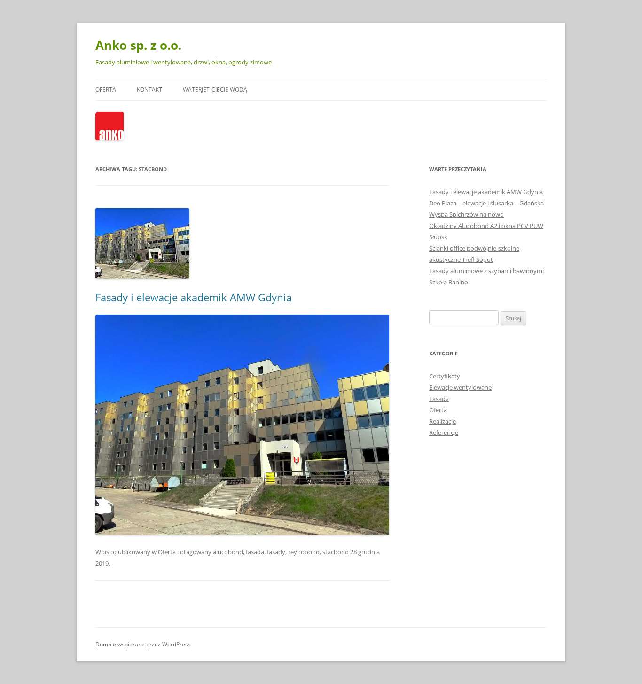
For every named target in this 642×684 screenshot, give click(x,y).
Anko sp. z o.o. (138, 45)
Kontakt (149, 90)
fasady (276, 552)
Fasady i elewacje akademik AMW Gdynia (193, 297)
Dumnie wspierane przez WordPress (143, 644)
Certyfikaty (444, 376)
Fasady (439, 398)
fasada (255, 552)
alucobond (228, 552)
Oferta (105, 90)
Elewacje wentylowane (460, 387)
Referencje (443, 432)
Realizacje (442, 421)
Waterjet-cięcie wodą (215, 90)
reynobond (304, 552)
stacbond (335, 552)
